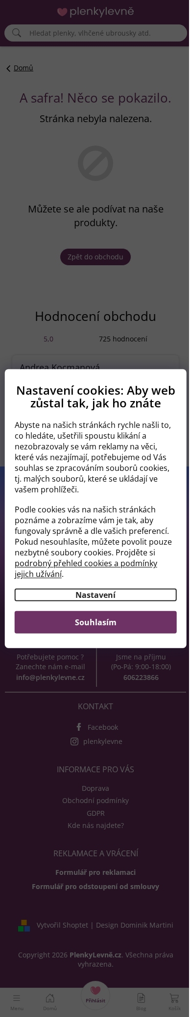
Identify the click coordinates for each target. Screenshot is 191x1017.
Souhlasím (96, 621)
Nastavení (95, 594)
